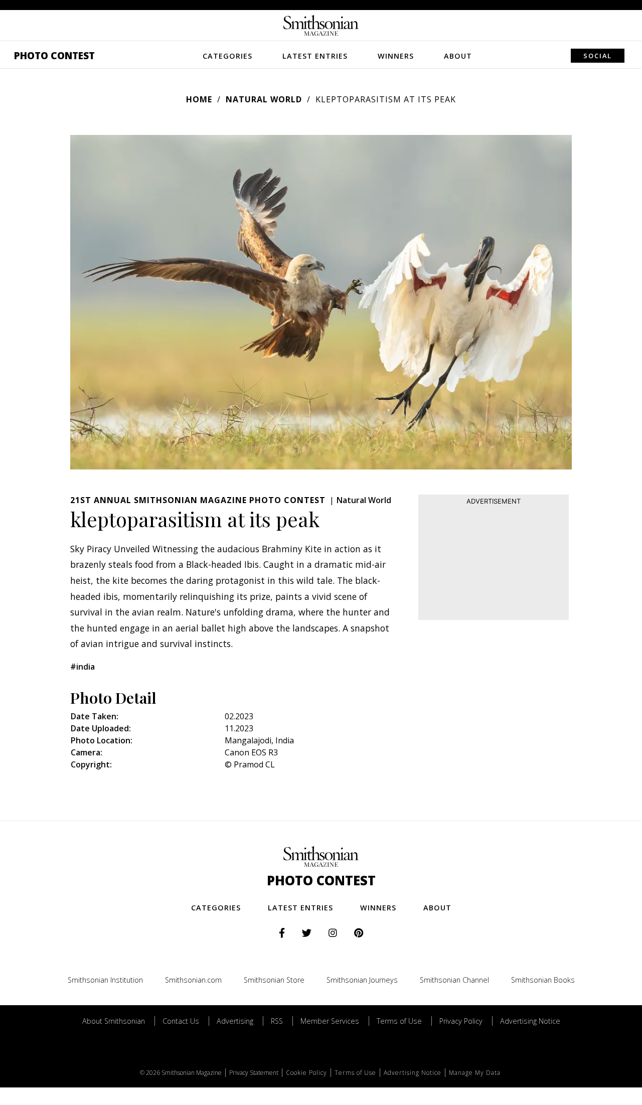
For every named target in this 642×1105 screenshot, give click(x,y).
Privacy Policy (461, 1021)
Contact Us (181, 1021)
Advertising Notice (530, 1021)
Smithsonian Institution (105, 980)
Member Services (329, 1021)
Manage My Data (475, 1072)
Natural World (264, 99)
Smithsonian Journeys (362, 980)
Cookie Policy (306, 1072)
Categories (227, 56)
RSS (277, 1021)
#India (82, 666)
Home (199, 99)
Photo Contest (54, 55)
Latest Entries (315, 56)
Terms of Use (399, 1021)
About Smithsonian (113, 1021)
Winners (396, 56)
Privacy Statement (253, 1072)
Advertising (235, 1021)
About (458, 56)
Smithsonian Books (543, 980)
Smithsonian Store (274, 980)
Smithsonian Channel (454, 980)
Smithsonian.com (193, 980)
